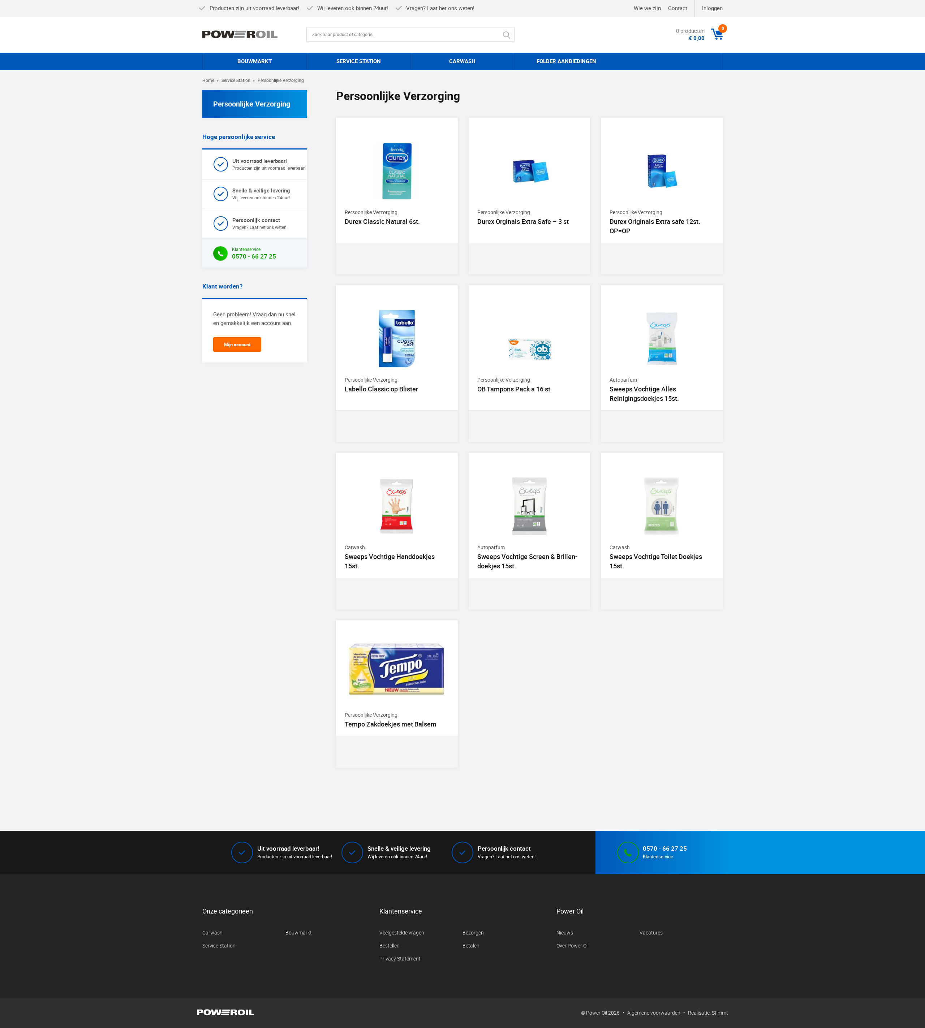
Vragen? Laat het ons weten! (260, 223)
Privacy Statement (400, 958)
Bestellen (389, 945)
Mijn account (237, 344)
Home (208, 80)
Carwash (212, 932)
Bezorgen (473, 932)
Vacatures (651, 932)
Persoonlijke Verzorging (251, 104)
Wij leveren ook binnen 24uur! (261, 193)
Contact (677, 8)
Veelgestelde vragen (401, 932)
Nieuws (564, 932)
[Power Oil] (254, 34)
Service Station (235, 80)
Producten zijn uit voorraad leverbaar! (269, 164)
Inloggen (712, 8)
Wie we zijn (647, 8)
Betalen (470, 945)
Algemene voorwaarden (653, 1012)
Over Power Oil (572, 945)
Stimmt (720, 1012)
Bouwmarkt (298, 932)
